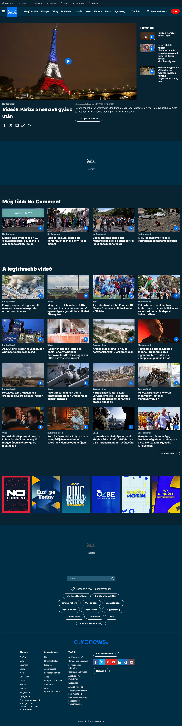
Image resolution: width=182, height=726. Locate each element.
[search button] (90, 3)
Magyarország (145, 345)
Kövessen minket (52, 672)
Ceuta (111, 616)
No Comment (8, 234)
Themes (23, 652)
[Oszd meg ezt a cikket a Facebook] (4, 125)
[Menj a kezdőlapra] (12, 12)
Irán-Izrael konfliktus (77, 596)
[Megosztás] (17, 125)
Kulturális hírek (55, 433)
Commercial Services (78, 661)
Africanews (49, 684)
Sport (95, 301)
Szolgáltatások (51, 652)
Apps (46, 676)
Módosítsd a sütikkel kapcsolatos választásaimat (77, 700)
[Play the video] (68, 61)
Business (66, 11)
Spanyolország (113, 603)
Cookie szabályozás (77, 672)
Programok (25, 692)
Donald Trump (69, 609)
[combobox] (104, 3)
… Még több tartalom (88, 119)
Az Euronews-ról (75, 657)
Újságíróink (25, 696)
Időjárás (48, 665)
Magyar (8, 3)
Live (175, 11)
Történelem (94, 616)
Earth (108, 11)
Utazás (78, 11)
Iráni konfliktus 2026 (105, 596)
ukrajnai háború (69, 603)
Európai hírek (8, 301)
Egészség (119, 11)
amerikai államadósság (91, 623)
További (72, 652)
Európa (45, 11)
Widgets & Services (53, 680)
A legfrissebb (30, 11)
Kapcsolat (73, 683)
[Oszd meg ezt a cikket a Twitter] (11, 125)
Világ (55, 11)
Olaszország (91, 603)
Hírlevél (100, 671)
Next (88, 11)
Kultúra (98, 11)
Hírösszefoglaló (51, 661)
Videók (23, 688)
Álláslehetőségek (76, 687)
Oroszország (90, 609)
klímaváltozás (74, 616)
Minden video (167, 453)
